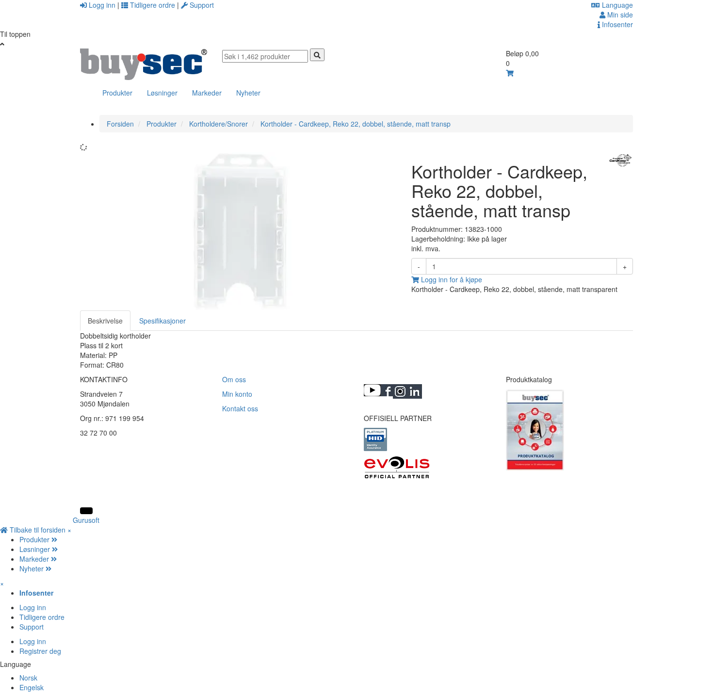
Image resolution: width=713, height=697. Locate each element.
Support (201, 5)
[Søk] (317, 55)
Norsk (28, 677)
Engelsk (31, 687)
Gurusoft (86, 520)
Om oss (234, 379)
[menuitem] (366, 539)
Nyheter (248, 92)
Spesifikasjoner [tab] (162, 320)
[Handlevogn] (510, 73)
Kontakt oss (240, 408)
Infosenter (616, 24)
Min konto (237, 394)
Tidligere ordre (152, 5)
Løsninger (162, 92)
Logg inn (102, 5)
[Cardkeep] (620, 160)
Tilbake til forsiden (37, 530)
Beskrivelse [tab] (105, 320)
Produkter (117, 92)
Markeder (207, 92)
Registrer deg (40, 651)
